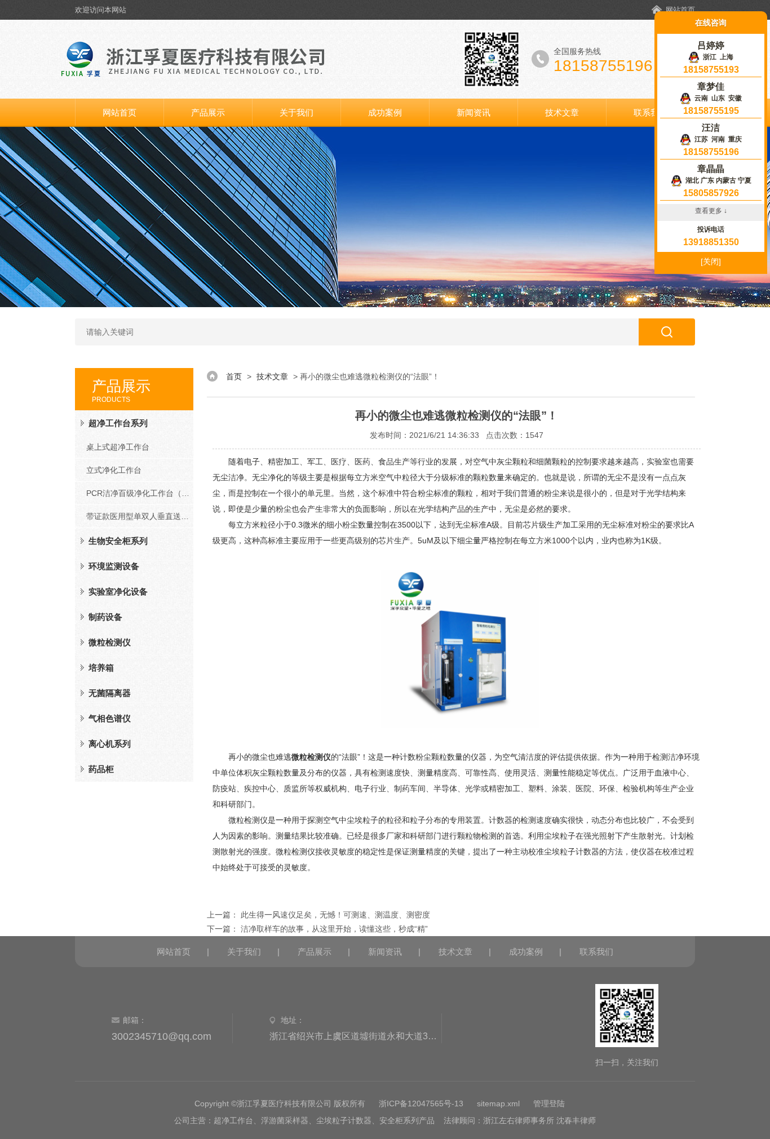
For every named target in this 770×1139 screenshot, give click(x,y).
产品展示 (208, 112)
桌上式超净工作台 (117, 446)
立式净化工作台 (113, 470)
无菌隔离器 (109, 693)
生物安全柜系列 (118, 541)
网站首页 (680, 10)
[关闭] (711, 261)
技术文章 (562, 112)
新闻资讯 (473, 112)
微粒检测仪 (109, 642)
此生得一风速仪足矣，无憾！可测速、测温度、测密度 (335, 914)
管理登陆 (549, 1103)
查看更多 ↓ (711, 211)
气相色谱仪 (109, 718)
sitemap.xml (498, 1103)
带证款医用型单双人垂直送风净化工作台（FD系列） (139, 516)
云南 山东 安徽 (716, 98)
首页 (234, 376)
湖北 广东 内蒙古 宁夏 (716, 180)
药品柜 (101, 769)
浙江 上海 (716, 57)
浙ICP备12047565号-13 (421, 1103)
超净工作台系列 (118, 423)
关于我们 (296, 112)
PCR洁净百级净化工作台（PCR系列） (139, 493)
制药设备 (105, 617)
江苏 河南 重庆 (716, 139)
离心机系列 (109, 743)
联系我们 (650, 112)
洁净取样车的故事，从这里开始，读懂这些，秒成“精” (334, 928)
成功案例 (385, 112)
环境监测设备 (113, 566)
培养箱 (101, 667)
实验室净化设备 (118, 591)
